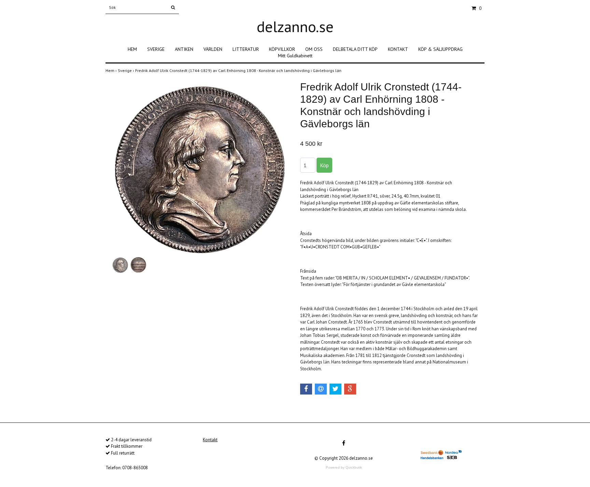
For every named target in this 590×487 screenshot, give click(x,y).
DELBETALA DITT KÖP (355, 49)
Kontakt (210, 440)
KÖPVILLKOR (282, 49)
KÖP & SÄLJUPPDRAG (440, 49)
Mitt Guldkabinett (295, 56)
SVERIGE (156, 49)
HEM (132, 49)
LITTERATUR (246, 49)
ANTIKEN (184, 49)
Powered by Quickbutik (344, 467)
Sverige (126, 70)
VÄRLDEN (212, 49)
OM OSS (314, 49)
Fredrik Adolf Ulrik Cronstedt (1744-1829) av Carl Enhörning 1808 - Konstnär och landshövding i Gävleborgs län (238, 70)
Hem (112, 70)
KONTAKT (398, 49)
